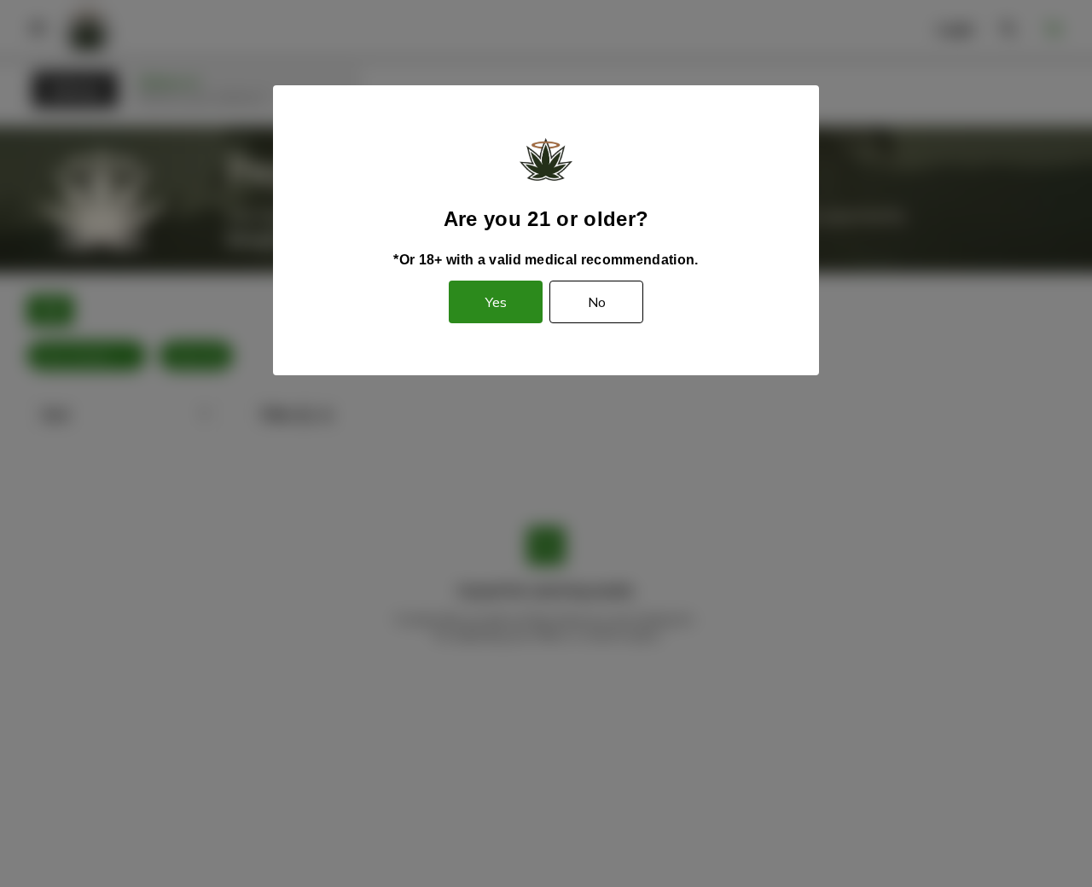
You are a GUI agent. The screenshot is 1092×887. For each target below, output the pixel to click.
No (597, 301)
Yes (496, 301)
